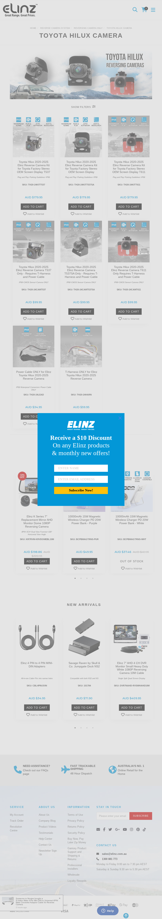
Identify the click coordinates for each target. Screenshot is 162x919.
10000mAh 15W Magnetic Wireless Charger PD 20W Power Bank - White (131, 520)
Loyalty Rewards (77, 880)
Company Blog (47, 820)
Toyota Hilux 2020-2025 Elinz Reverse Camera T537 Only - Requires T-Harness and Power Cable (33, 271)
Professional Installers (75, 867)
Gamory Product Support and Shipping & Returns (77, 854)
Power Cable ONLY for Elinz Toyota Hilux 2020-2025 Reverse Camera (33, 375)
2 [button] (81, 578)
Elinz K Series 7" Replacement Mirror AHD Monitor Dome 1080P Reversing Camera (37, 521)
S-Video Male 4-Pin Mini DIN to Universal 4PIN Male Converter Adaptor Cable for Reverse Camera (37, 902)
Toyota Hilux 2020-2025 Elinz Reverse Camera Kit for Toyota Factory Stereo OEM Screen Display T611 (128, 166)
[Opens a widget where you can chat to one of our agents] (108, 911)
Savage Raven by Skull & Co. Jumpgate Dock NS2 (84, 664)
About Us (44, 814)
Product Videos (47, 826)
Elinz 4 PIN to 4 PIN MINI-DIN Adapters (37, 664)
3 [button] (87, 578)
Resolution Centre (16, 828)
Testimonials (46, 832)
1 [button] (75, 578)
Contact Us (45, 844)
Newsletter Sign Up (48, 852)
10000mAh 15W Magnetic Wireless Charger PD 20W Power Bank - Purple (84, 520)
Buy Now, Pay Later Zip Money (77, 840)
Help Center (45, 838)
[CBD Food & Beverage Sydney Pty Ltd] (21, 10)
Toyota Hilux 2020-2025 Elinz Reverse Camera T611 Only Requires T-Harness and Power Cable (128, 271)
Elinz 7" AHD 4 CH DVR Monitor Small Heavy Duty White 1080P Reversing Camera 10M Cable (132, 667)
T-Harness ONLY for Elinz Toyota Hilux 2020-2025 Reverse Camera (81, 375)
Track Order (17, 820)
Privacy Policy (76, 820)
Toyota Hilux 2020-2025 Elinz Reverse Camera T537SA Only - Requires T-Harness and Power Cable (81, 271)
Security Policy (76, 832)
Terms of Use (75, 814)
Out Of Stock (131, 561)
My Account (17, 814)
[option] (37, 522)
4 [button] (93, 578)
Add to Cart (33, 206)
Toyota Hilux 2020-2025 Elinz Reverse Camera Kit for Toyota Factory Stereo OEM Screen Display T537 (33, 166)
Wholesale (73, 874)
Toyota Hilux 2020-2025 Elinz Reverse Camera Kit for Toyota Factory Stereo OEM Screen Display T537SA (81, 168)
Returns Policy (76, 826)
